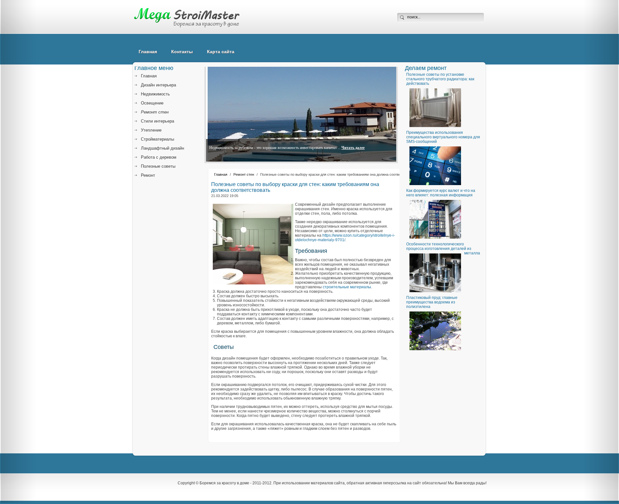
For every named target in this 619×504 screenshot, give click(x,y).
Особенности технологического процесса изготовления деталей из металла (443, 248)
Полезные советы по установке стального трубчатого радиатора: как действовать (440, 79)
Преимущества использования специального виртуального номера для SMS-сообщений (443, 137)
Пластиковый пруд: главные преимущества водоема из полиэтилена (431, 302)
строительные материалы (347, 287)
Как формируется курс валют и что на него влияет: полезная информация (440, 192)
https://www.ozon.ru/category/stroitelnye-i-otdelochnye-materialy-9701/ (345, 237)
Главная (148, 51)
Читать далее (353, 147)
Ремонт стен (243, 174)
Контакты (182, 51)
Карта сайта (220, 51)
